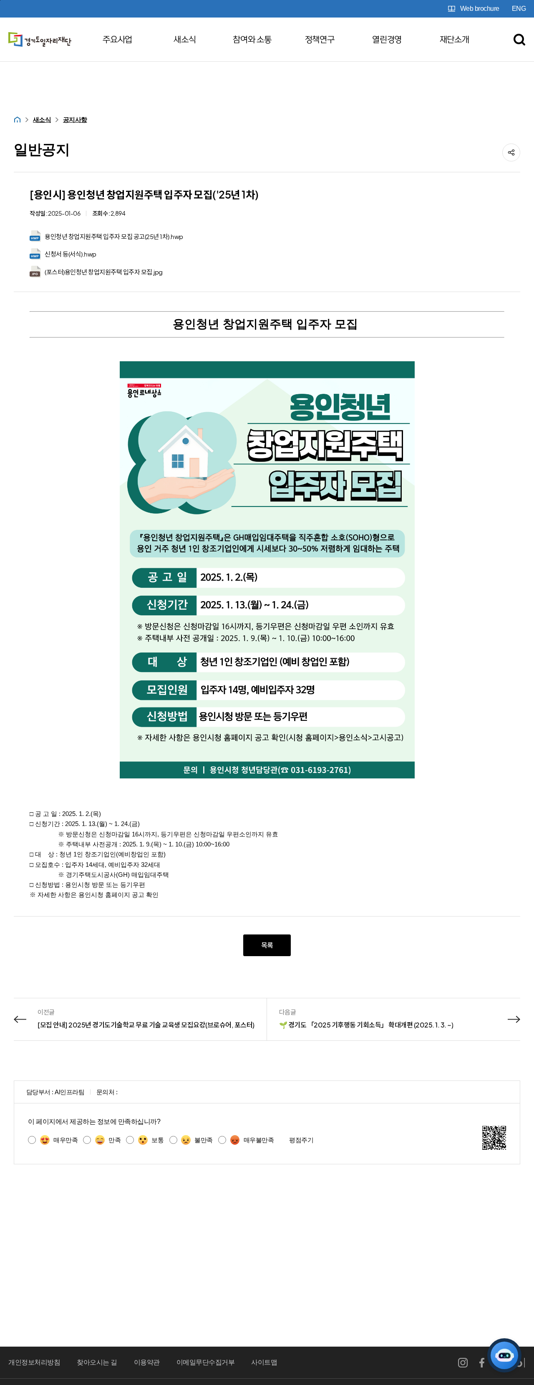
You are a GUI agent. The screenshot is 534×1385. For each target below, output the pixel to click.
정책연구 (320, 39)
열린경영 (387, 39)
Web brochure (479, 8)
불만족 (203, 1139)
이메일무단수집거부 (205, 1362)
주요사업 (117, 39)
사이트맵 (264, 1362)
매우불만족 (259, 1139)
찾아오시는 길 (97, 1362)
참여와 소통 (252, 39)
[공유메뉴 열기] (511, 152)
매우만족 (65, 1139)
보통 (157, 1139)
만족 (114, 1139)
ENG (519, 8)
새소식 (185, 39)
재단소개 (454, 39)
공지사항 (75, 119)
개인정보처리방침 (34, 1362)
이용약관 (147, 1362)
